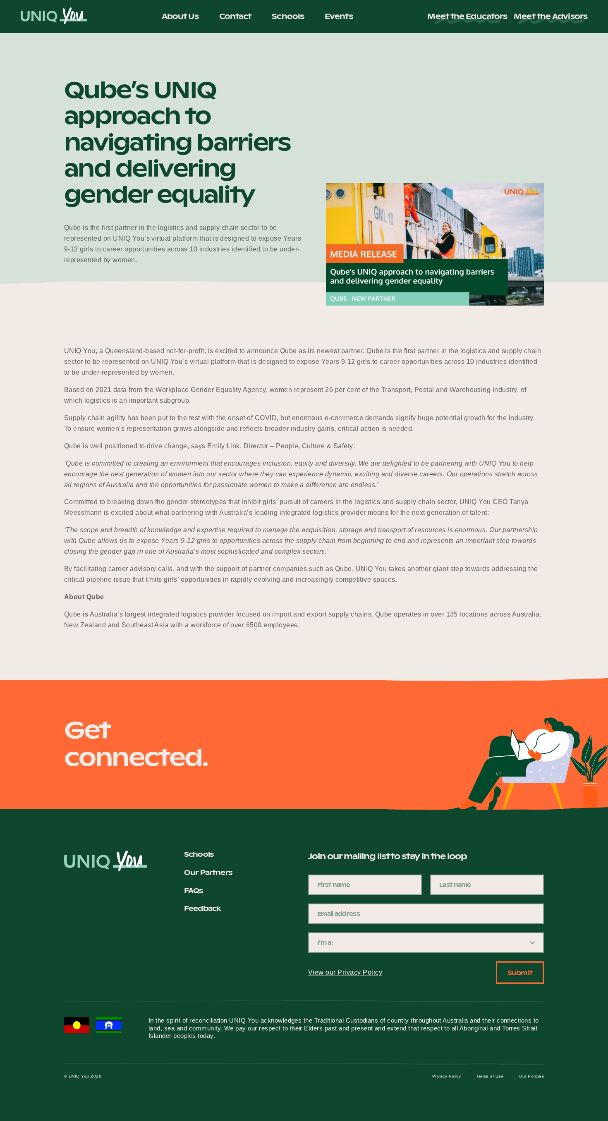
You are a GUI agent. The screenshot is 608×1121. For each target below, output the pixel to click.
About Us (180, 16)
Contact (235, 16)
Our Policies (531, 1076)
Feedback (202, 909)
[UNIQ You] (54, 16)
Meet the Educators (467, 16)
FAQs (193, 891)
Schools (288, 16)
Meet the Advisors (550, 16)
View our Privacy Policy (345, 972)
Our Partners (208, 873)
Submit (519, 972)
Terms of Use (489, 1076)
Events (339, 16)
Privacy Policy (446, 1076)
